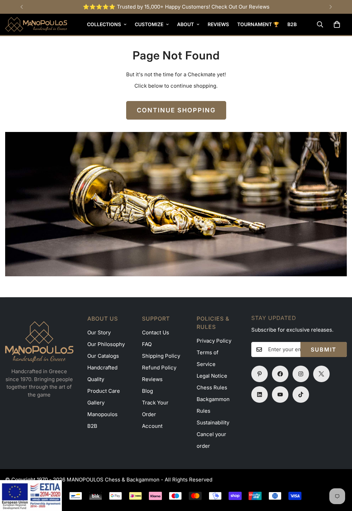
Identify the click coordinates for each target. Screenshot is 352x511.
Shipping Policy (161, 356)
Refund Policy (159, 367)
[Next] (330, 7)
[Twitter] (321, 374)
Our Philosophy (106, 344)
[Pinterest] (259, 374)
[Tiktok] (301, 394)
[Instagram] (301, 374)
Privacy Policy (214, 340)
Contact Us (155, 332)
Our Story (99, 332)
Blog (147, 391)
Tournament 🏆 (258, 24)
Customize (149, 24)
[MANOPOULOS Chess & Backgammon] (36, 24)
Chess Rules (212, 387)
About (185, 24)
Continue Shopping (176, 110)
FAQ (147, 344)
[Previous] (21, 7)
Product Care (103, 391)
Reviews (218, 24)
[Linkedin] (259, 394)
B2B (292, 24)
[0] (337, 24)
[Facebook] (280, 374)
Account (152, 426)
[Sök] (320, 24)
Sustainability (213, 422)
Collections (104, 24)
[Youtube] (280, 394)
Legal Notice (212, 376)
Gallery (95, 402)
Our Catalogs (103, 356)
